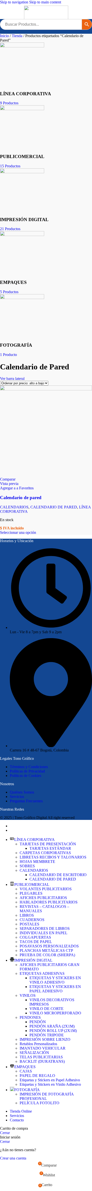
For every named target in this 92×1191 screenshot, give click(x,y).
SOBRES (27, 866)
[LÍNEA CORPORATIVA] (22, 46)
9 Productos (9, 103)
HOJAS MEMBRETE (37, 861)
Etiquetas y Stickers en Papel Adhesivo (50, 1080)
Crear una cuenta (13, 1158)
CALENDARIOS (14, 507)
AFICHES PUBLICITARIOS (43, 898)
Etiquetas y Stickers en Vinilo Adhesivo (50, 1084)
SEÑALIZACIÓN (34, 1053)
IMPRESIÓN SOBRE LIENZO (45, 1039)
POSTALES (29, 924)
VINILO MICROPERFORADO (55, 1013)
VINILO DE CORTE (46, 1009)
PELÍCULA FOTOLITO (39, 1103)
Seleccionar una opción (18, 532)
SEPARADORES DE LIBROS (45, 928)
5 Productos (9, 292)
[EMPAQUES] (22, 235)
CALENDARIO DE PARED (53, 507)
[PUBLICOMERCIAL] (22, 109)
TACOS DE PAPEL (36, 942)
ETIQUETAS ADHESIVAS (42, 973)
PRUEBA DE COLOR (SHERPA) (47, 955)
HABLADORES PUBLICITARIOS (49, 902)
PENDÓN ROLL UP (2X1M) (53, 1031)
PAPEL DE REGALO (37, 1075)
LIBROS (27, 915)
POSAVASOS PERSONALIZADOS (49, 946)
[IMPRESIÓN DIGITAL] (22, 172)
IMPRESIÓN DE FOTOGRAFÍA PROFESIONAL (47, 1096)
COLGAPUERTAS (35, 937)
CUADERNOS (32, 920)
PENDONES (30, 1017)
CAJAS (26, 1071)
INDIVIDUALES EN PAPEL (43, 933)
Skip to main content (45, 2)
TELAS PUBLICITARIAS (41, 1057)
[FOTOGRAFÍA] (22, 298)
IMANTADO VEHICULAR (43, 1048)
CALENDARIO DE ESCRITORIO (58, 875)
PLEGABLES (31, 893)
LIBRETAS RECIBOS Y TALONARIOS (53, 857)
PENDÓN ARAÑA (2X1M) (52, 1026)
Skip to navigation (14, 2)
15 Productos (10, 166)
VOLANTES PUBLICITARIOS (46, 889)
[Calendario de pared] (46, 389)
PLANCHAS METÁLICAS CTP (46, 950)
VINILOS (28, 995)
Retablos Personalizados (38, 1044)
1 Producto (8, 355)
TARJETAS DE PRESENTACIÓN (48, 844)
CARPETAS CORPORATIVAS (45, 853)
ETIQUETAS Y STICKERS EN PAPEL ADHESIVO (55, 989)
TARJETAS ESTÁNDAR (50, 848)
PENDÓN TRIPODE (46, 1035)
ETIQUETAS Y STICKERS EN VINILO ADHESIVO (55, 980)
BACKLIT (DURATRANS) (42, 1061)
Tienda (17, 36)
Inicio (5, 36)
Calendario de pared (20, 497)
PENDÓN (37, 1022)
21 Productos (10, 229)
